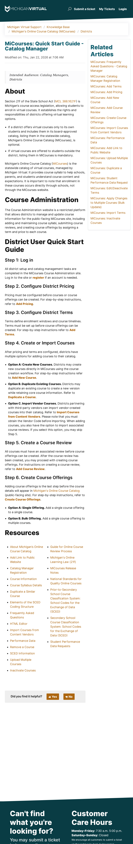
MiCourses (60, 163)
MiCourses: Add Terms (106, 86)
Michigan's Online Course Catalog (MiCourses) (43, 31)
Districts (86, 31)
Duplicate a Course (22, 397)
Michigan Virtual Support (24, 27)
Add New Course (24, 377)
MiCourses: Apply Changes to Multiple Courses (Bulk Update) (109, 203)
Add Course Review (30, 469)
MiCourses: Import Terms (108, 212)
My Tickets (107, 9)
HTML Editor (18, 623)
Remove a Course (22, 647)
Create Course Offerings (22, 499)
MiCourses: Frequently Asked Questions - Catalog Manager (109, 66)
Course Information (23, 579)
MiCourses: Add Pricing (106, 92)
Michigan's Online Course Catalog (56, 490)
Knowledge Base (58, 27)
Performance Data (22, 640)
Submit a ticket (84, 9)
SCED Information (22, 653)
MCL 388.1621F (65, 101)
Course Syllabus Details (26, 585)
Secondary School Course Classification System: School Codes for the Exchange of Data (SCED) (65, 626)
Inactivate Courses (23, 670)
